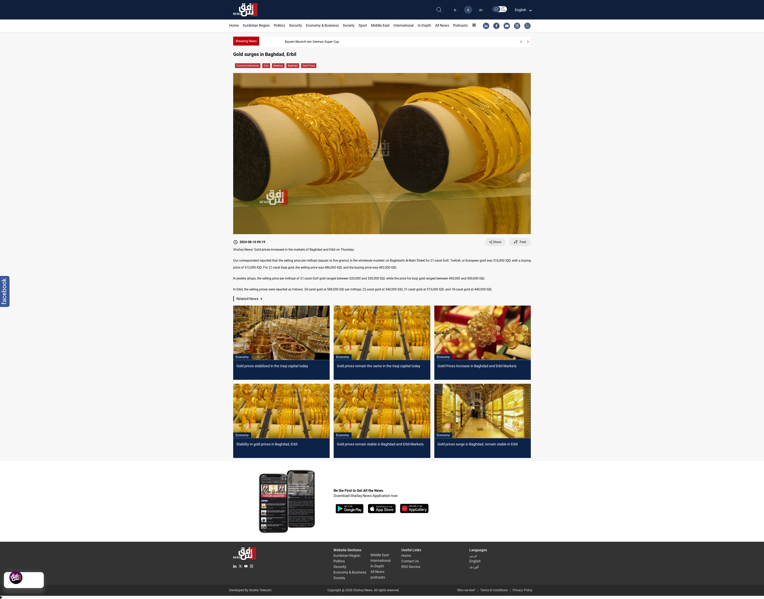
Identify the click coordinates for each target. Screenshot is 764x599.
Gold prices (309, 65)
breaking (278, 65)
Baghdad (293, 65)
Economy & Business (322, 25)
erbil (266, 65)
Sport (363, 25)
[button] (521, 41)
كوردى (474, 567)
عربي (473, 555)
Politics (279, 25)
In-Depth (424, 25)
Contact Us (410, 561)
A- (455, 10)
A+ (481, 10)
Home (234, 25)
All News (442, 25)
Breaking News (246, 41)
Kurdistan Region (256, 25)
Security (295, 25)
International (404, 25)
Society (349, 25)
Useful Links (411, 550)
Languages (478, 550)
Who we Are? (466, 590)
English (475, 561)
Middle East (380, 25)
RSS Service (410, 567)
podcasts (460, 25)
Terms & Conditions (494, 590)
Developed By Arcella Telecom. (250, 590)
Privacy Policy (522, 590)
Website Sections (347, 550)
